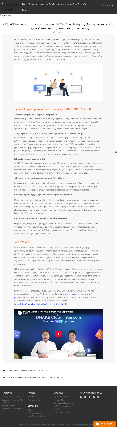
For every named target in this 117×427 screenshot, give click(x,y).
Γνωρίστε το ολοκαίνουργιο (12, 408)
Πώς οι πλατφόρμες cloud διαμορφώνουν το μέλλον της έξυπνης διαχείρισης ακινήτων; (35, 377)
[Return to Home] (3, 18)
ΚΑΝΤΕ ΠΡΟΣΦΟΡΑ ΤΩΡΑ (107, 425)
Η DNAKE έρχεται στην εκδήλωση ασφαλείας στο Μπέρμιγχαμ (27, 370)
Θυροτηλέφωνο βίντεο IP (11, 397)
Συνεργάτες (83, 4)
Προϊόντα (33, 4)
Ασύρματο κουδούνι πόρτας (12, 405)
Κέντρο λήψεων (67, 294)
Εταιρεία (26, 10)
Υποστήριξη (70, 4)
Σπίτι (24, 4)
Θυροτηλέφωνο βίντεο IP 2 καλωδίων (12, 401)
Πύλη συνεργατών (35, 413)
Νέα (14, 18)
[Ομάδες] (115, 152)
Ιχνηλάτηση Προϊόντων (37, 416)
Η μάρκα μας (59, 400)
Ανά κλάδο (32, 397)
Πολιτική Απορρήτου (62, 412)
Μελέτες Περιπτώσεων (62, 406)
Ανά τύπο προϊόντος (35, 400)
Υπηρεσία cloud (47, 4)
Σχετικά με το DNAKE (62, 397)
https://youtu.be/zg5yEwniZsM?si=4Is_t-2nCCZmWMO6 (43, 304)
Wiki (29, 410)
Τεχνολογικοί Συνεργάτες (63, 403)
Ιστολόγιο (57, 409)
